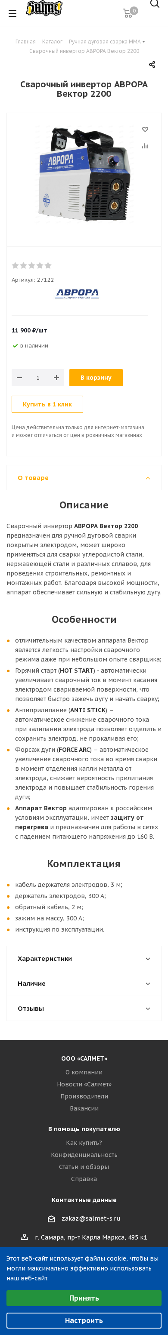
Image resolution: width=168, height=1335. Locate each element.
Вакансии (84, 1108)
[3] (32, 265)
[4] (40, 265)
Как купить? (84, 1143)
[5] (48, 265)
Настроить (84, 1320)
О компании (84, 1072)
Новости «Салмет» (84, 1084)
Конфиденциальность (84, 1155)
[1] (16, 265)
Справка (84, 1179)
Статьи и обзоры (84, 1167)
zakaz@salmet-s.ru (91, 1218)
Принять (84, 1298)
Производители (84, 1096)
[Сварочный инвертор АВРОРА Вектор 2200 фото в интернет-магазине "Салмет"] (84, 175)
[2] (24, 265)
